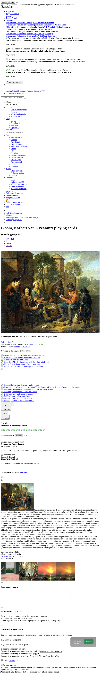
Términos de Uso (22, 672)
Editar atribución (7, 342)
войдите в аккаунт (44, 635)
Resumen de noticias (14, 82)
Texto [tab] (8, 243)
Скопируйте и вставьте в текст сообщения (18, 656)
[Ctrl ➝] (20, 385)
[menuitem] (43, 91)
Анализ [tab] (9, 246)
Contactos (25, 670)
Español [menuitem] (23, 91)
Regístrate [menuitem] (20, 93)
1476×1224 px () (34, 344)
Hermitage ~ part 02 (22, 346)
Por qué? (24, 472)
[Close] (25, 98)
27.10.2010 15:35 (8, 446)
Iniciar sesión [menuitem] (11, 93)
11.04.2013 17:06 (8, 459)
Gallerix (12, 661)
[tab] (10, 239)
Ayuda (4, 670)
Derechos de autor (53, 672)
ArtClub (14, 131)
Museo (11, 103)
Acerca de (16, 670)
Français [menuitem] (30, 91)
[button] (12, 11)
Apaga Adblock (8, 556)
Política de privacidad (37, 672)
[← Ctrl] (22, 366)
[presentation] (53, 248)
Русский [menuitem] (9, 91)
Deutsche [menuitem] (37, 91)
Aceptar (89, 641)
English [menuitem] (16, 91)
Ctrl (22, 351)
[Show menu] (17, 2)
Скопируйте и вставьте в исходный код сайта (20, 651)
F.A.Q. (9, 670)
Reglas (12, 672)
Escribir (19, 436)
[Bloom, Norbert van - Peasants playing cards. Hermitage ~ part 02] (50, 332)
